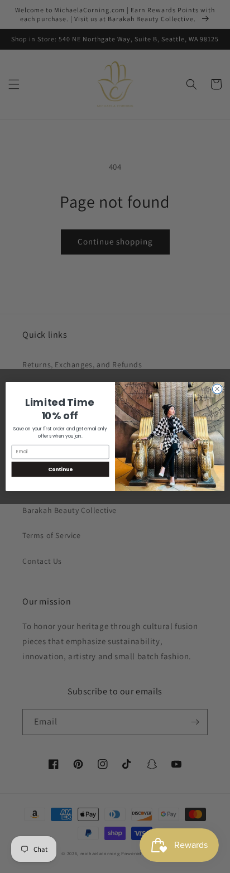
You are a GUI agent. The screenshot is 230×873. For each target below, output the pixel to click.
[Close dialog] (217, 389)
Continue (60, 469)
